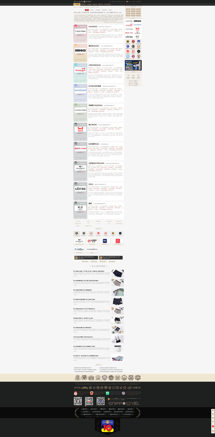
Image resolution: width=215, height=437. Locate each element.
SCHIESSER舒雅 (95, 86)
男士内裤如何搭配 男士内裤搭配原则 (82, 290)
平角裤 (138, 9)
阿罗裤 (138, 11)
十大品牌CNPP (81, 7)
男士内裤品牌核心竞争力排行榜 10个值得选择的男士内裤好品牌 (112, 369)
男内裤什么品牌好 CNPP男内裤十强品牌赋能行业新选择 (85, 369)
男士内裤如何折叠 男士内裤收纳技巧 (82, 327)
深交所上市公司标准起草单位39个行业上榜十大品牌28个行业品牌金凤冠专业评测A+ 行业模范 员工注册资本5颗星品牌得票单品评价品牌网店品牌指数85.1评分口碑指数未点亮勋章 (105, 168)
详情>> (109, 20)
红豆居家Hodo (94, 144)
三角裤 (133, 9)
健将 (90, 203)
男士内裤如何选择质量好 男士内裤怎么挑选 (84, 299)
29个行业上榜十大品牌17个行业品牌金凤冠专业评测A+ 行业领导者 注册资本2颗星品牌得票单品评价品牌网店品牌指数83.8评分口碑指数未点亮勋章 (105, 188)
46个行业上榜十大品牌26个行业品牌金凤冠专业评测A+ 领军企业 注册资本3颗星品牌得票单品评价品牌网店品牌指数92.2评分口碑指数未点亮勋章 (105, 50)
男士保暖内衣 (128, 13)
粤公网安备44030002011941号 (125, 416)
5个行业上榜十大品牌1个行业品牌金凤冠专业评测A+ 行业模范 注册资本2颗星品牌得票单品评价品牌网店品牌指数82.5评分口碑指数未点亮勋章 (105, 208)
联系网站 (123, 399)
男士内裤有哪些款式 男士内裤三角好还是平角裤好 (85, 280)
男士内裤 (97, 7)
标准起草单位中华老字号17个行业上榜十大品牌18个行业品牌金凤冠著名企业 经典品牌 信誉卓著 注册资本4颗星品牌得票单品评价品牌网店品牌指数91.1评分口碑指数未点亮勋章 (105, 70)
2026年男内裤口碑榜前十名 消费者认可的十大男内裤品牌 (111, 371)
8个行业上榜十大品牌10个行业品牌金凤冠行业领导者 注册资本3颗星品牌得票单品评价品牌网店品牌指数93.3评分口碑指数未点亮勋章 (105, 31)
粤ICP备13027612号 (116, 416)
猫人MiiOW (93, 125)
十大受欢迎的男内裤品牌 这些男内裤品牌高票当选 (84, 371)
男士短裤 (133, 13)
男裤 (133, 11)
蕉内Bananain (94, 46)
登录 (122, 1)
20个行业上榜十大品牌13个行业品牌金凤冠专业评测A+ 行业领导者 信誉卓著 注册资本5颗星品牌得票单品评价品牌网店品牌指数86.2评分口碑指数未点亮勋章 (105, 148)
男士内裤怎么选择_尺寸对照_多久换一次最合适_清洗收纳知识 (88, 271)
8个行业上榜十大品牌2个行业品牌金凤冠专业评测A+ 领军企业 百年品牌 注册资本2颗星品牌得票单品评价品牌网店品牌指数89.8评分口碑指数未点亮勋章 (105, 90)
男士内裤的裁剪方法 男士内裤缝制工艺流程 (84, 346)
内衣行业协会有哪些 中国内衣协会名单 (83, 337)
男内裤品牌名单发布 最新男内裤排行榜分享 (82, 367)
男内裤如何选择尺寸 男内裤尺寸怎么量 (83, 318)
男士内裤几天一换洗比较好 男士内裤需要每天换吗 (85, 355)
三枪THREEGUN (95, 65)
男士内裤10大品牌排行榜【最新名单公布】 (108, 367)
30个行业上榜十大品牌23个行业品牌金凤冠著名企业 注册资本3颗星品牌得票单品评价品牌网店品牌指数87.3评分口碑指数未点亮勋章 (105, 129)
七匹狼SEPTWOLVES (96, 163)
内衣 (74, 341)
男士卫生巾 (133, 15)
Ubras (91, 184)
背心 (138, 13)
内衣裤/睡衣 (92, 7)
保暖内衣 (128, 11)
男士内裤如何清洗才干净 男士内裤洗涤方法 (84, 308)
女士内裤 (138, 15)
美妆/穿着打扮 (87, 7)
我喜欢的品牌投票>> (114, 20)
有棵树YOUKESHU (95, 105)
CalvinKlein (93, 26)
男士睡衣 (128, 15)
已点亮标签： (80, 35)
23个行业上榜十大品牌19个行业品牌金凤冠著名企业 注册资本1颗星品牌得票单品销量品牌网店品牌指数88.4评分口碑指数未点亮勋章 (105, 110)
